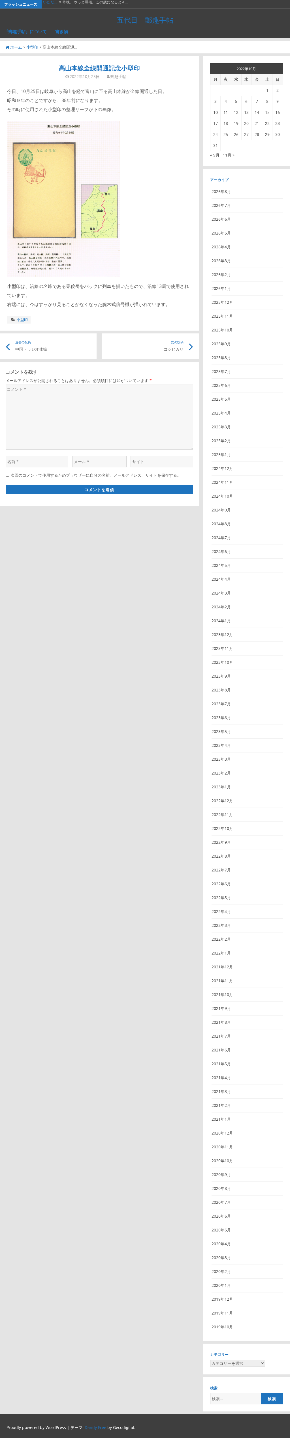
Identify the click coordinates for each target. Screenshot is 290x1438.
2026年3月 (221, 260)
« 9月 (214, 155)
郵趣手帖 (118, 76)
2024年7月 (221, 537)
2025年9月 (221, 343)
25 (225, 134)
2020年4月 (221, 1243)
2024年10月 (222, 496)
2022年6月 (221, 883)
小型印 (32, 47)
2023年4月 (221, 745)
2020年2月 (221, 1271)
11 (225, 112)
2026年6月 (221, 219)
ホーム (16, 47)
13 (246, 112)
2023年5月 (221, 731)
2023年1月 (221, 787)
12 (236, 112)
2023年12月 (222, 634)
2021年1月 (221, 1119)
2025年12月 (222, 302)
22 (267, 123)
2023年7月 (221, 703)
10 (215, 112)
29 (267, 134)
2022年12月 (222, 800)
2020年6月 (221, 1216)
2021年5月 (221, 1063)
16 (277, 112)
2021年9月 (221, 1008)
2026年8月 (221, 191)
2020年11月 (222, 1146)
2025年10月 (222, 330)
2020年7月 (221, 1202)
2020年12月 (222, 1133)
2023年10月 (222, 662)
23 (277, 123)
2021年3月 (221, 1091)
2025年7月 (221, 371)
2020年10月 (222, 1160)
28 (257, 134)
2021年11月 (222, 980)
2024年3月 (221, 593)
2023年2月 (221, 773)
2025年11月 (222, 316)
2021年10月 (222, 994)
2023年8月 (221, 690)
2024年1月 (221, 620)
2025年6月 (221, 385)
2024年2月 (221, 607)
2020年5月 (221, 1230)
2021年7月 (221, 1036)
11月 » (228, 155)
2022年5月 (221, 897)
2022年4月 (221, 911)
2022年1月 (221, 953)
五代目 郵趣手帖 (145, 20)
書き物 (61, 31)
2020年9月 (221, 1174)
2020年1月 (221, 1285)
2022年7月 (221, 870)
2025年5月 (221, 399)
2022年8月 (221, 856)
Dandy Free (95, 1427)
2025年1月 (221, 454)
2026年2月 (221, 274)
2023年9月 (221, 676)
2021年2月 (221, 1105)
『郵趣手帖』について (25, 31)
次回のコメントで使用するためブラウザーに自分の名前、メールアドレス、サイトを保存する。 (95, 475)
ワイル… (50, 4)
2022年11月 (222, 814)
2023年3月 (221, 759)
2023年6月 (221, 717)
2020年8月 (221, 1188)
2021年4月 (221, 1077)
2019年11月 (222, 1313)
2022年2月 (221, 939)
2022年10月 (222, 828)
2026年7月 (221, 205)
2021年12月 (222, 966)
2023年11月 (222, 648)
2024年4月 (221, 579)
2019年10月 (222, 1326)
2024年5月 (221, 565)
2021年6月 (221, 1050)
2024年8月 (221, 523)
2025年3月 (221, 427)
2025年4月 (221, 413)
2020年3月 (221, 1257)
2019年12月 (222, 1299)
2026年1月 (221, 288)
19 (236, 123)
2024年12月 (222, 468)
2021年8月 (221, 1022)
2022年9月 (221, 842)
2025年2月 (221, 440)
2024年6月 (221, 551)
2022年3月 (221, 925)
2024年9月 (221, 510)
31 (215, 145)
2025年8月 (221, 357)
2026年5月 (221, 233)
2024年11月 (222, 482)
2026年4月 (221, 247)
